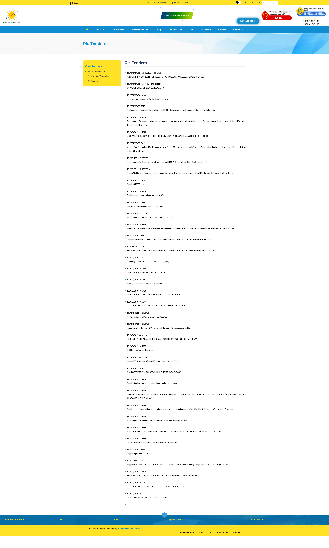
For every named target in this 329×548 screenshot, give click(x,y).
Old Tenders (93, 81)
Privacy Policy (222, 532)
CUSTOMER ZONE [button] (247, 21)
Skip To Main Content (179, 3)
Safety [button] (158, 30)
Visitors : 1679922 (205, 532)
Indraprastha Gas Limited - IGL (131, 529)
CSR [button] (191, 30)
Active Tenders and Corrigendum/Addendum (98, 74)
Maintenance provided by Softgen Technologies (163, 529)
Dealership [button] (206, 30)
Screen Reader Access (156, 3)
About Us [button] (100, 30)
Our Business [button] (118, 30)
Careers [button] (222, 30)
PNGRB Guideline (187, 532)
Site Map (236, 532)
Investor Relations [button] (139, 30)
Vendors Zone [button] (175, 30)
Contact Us (238, 30)
